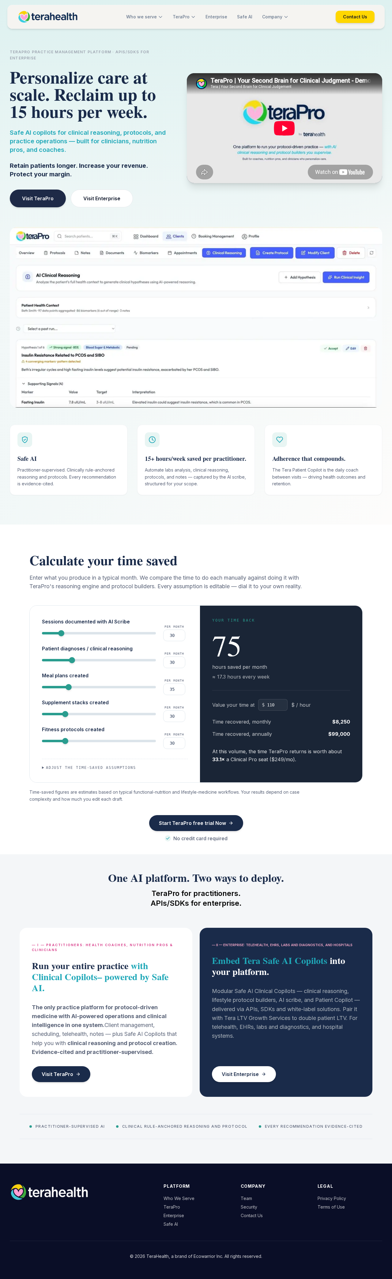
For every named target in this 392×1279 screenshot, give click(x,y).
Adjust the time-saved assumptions (91, 768)
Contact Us (355, 16)
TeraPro (181, 16)
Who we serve (141, 16)
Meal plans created (65, 675)
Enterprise (216, 16)
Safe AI (244, 16)
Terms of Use (331, 1206)
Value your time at (233, 705)
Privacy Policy (332, 1198)
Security (249, 1206)
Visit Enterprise (101, 198)
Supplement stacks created (75, 702)
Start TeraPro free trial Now (192, 823)
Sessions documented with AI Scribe (86, 622)
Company (272, 16)
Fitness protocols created (73, 729)
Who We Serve (179, 1198)
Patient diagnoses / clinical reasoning (87, 648)
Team (246, 1198)
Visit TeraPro (38, 198)
